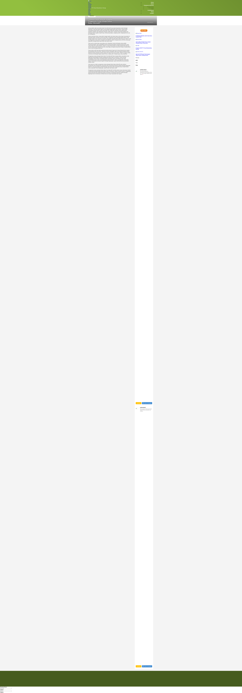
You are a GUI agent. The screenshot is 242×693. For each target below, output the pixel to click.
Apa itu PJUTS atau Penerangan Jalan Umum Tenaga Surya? (143, 55)
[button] (92, 16)
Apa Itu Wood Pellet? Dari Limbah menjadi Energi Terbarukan (143, 42)
